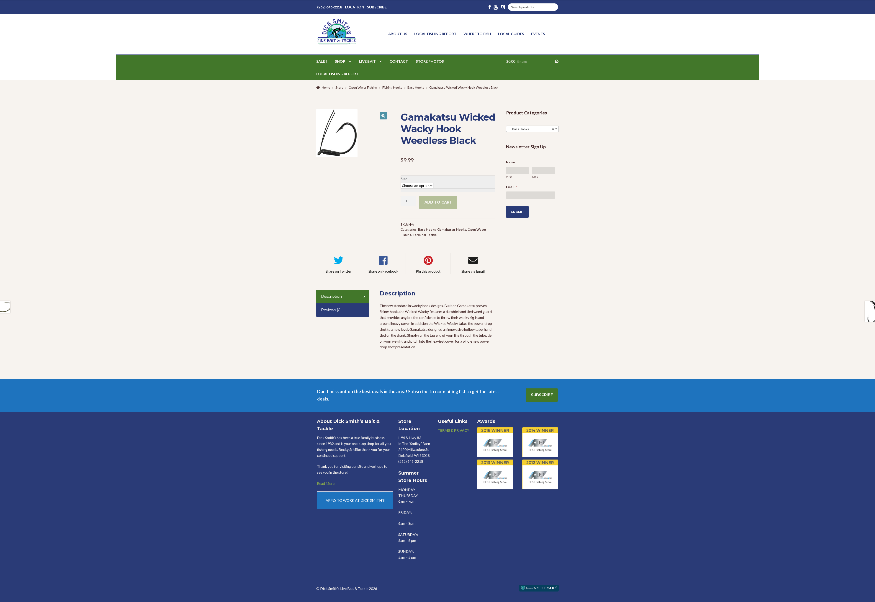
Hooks (461, 229)
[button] (383, 115)
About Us (397, 33)
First (509, 176)
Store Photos (430, 61)
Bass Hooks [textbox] (531, 129)
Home (326, 87)
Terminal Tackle (425, 235)
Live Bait (367, 61)
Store (339, 87)
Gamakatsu (446, 229)
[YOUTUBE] (496, 7)
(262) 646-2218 (329, 7)
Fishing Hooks (392, 87)
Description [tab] (331, 296)
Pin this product (428, 271)
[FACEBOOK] (490, 7)
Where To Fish (477, 33)
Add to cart (438, 202)
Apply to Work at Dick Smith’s (355, 500)
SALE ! (321, 61)
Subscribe (377, 7)
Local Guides (511, 33)
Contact (399, 61)
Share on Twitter (338, 271)
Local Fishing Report (435, 33)
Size (404, 178)
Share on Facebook (383, 271)
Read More (326, 483)
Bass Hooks (415, 87)
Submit (517, 212)
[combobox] (532, 129)
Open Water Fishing (363, 87)
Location (354, 7)
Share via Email (473, 271)
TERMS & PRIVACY (453, 430)
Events (538, 33)
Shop (340, 61)
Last (535, 176)
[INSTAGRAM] (503, 7)
